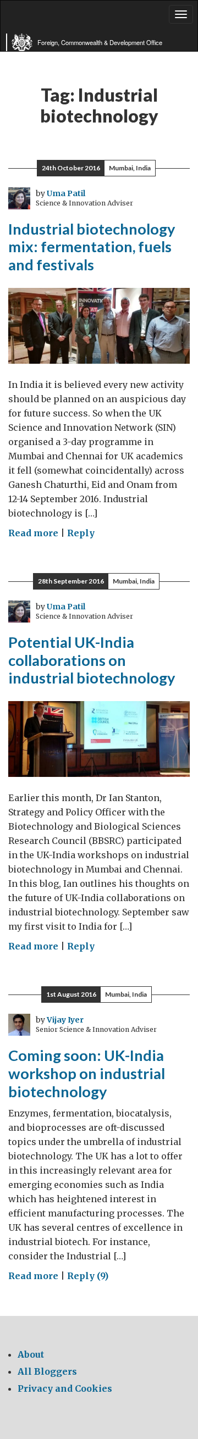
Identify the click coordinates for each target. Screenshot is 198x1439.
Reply (81, 532)
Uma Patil (66, 193)
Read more (33, 532)
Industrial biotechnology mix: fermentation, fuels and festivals (91, 247)
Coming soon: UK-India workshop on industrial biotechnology (86, 1073)
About (31, 1354)
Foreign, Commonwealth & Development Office (99, 42)
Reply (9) (87, 1275)
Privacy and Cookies (65, 1388)
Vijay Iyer (65, 1020)
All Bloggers (47, 1371)
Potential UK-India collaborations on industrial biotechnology (91, 660)
